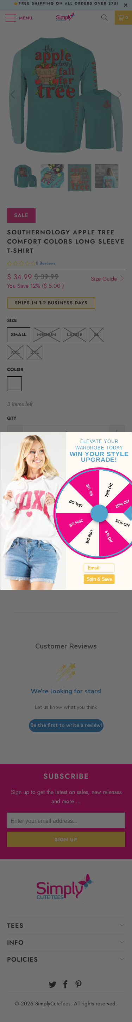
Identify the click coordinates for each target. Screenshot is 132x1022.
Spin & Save (99, 578)
